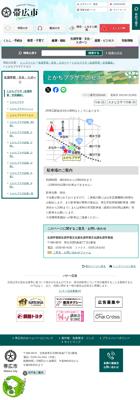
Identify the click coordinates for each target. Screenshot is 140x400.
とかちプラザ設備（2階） (21, 144)
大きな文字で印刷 (119, 102)
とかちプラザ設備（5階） (21, 175)
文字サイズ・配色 (89, 4)
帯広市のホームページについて (34, 338)
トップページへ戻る (124, 266)
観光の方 (55, 28)
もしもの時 (118, 28)
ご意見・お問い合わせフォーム (72, 252)
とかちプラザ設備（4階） (21, 164)
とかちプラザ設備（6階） (21, 185)
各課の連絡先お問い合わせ (111, 365)
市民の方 (23, 28)
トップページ (27, 62)
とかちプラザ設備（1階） (21, 134)
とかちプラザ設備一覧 (21, 193)
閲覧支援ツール (88, 10)
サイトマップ (119, 10)
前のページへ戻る (95, 266)
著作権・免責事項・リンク (77, 338)
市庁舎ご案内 (35, 372)
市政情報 (127, 40)
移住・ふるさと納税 (87, 28)
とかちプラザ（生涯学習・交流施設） (93, 62)
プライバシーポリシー (116, 338)
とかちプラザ (17, 102)
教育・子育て (35, 40)
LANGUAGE (119, 4)
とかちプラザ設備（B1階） (22, 124)
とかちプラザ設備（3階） (21, 154)
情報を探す (30, 52)
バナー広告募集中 (70, 290)
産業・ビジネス (104, 40)
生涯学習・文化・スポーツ (81, 40)
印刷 (97, 102)
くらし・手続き (12, 40)
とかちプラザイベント (21, 108)
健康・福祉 (58, 40)
